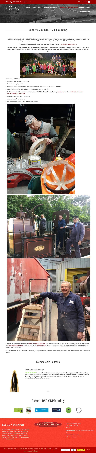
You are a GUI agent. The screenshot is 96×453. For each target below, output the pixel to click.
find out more (60, 92)
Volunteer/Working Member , (15, 345)
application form (41, 345)
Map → (68, 427)
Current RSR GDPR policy (48, 401)
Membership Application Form (69, 44)
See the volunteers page (48, 380)
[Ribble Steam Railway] (13, 10)
